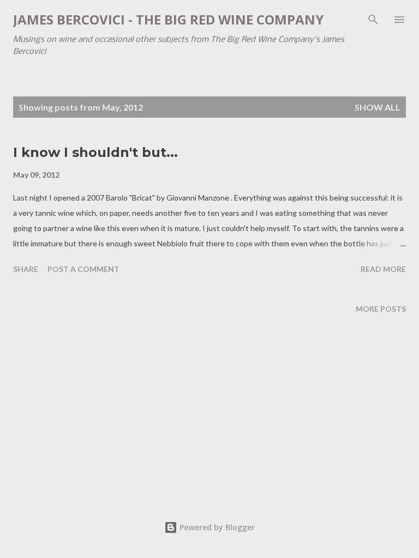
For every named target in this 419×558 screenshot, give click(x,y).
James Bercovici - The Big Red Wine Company (168, 19)
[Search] (373, 19)
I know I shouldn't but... (95, 152)
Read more (383, 269)
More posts (381, 308)
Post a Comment (83, 269)
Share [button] (25, 269)
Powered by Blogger (216, 527)
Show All (377, 107)
